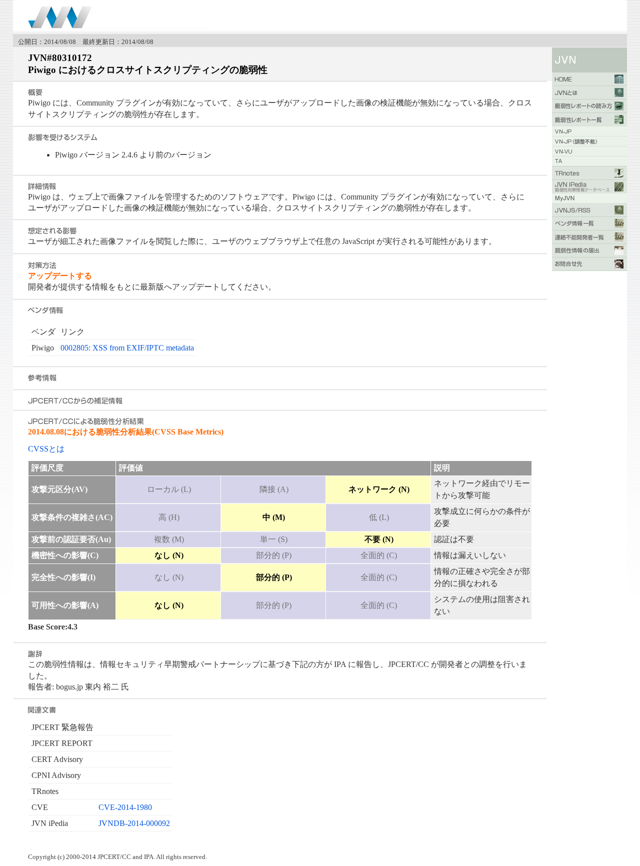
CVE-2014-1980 (125, 807)
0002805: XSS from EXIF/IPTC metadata (127, 348)
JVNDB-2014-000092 (134, 823)
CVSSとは (46, 448)
